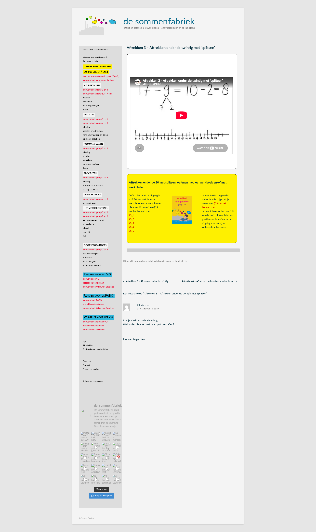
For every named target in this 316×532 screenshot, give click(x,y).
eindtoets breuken (91, 139)
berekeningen (89, 203)
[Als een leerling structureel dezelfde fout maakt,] (106, 447)
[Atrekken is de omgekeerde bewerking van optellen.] (85, 457)
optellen (86, 98)
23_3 (131, 223)
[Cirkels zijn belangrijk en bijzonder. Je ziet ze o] (106, 457)
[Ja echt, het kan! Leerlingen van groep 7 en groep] (117, 468)
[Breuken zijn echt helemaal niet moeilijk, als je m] (95, 457)
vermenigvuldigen (91, 106)
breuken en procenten (93, 186)
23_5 (131, 231)
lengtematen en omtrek (94, 220)
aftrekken (87, 102)
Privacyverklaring (91, 369)
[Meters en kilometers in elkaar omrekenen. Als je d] (85, 468)
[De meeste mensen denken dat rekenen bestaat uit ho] (117, 436)
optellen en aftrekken (93, 131)
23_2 (131, 219)
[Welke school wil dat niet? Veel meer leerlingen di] (95, 436)
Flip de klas (88, 346)
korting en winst (90, 190)
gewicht (86, 232)
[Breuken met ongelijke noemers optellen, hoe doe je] (95, 468)
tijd (84, 236)
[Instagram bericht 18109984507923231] (85, 436)
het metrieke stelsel (92, 266)
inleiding (86, 127)
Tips (85, 342)
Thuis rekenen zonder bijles (95, 350)
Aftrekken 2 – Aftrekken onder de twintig (145, 281)
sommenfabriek (159, 21)
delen (85, 110)
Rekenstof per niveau (93, 381)
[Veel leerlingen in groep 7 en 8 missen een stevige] (95, 447)
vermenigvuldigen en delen (95, 135)
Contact (86, 365)
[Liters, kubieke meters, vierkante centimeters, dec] (117, 447)
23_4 (131, 227)
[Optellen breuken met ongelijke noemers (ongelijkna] (106, 468)
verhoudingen (89, 262)
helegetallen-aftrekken (160, 261)
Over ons (87, 361)
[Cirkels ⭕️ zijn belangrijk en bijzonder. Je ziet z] (117, 457)
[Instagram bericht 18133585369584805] (106, 436)
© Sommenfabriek (86, 518)
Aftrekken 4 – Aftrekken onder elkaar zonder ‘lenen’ (209, 281)
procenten (87, 258)
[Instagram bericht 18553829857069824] (85, 447)
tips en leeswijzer (91, 254)
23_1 (131, 215)
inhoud (86, 228)
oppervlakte (88, 224)
